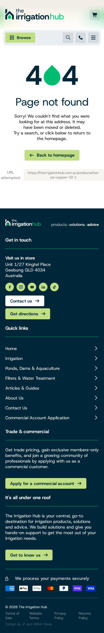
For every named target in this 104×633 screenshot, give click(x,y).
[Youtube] (32, 287)
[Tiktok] (54, 287)
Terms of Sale (12, 615)
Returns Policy (85, 615)
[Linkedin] (43, 287)
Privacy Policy (60, 615)
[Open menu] (93, 37)
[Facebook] (9, 287)
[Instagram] (21, 287)
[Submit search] (68, 37)
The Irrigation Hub (33, 607)
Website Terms (35, 615)
